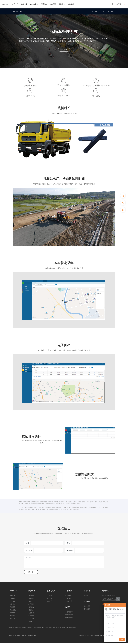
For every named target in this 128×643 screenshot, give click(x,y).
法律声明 (17, 635)
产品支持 (49, 595)
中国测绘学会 (37, 627)
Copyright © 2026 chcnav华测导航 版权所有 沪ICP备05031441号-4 (98, 635)
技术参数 (94, 11)
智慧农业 (31, 618)
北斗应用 (12, 618)
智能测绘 (31, 595)
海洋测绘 (12, 604)
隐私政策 (11, 635)
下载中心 (49, 601)
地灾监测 (31, 604)
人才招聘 (68, 598)
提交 (31, 572)
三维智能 (12, 601)
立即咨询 (64, 50)
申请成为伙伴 (69, 617)
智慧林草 (31, 621)
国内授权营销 (69, 615)
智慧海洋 (31, 615)
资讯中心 (86, 595)
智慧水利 (31, 598)
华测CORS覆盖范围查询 (69, 627)
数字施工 (12, 615)
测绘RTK (12, 595)
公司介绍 (68, 595)
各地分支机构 (69, 612)
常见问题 (110, 11)
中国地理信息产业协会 (48, 627)
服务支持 (49, 598)
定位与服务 (13, 610)
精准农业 (12, 613)
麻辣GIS (58, 627)
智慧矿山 (31, 607)
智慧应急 (31, 610)
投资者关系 (68, 601)
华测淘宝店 (18, 627)
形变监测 (12, 607)
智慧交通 (31, 613)
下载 (102, 11)
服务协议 (24, 635)
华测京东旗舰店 (27, 627)
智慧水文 (31, 601)
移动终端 (12, 598)
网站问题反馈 (32, 635)
